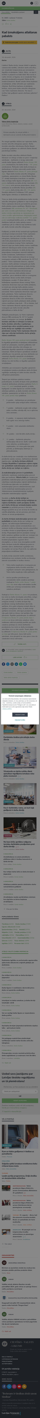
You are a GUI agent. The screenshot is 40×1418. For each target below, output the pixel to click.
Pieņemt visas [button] (20, 714)
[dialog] (20, 709)
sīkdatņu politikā (6, 708)
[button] (20, 720)
